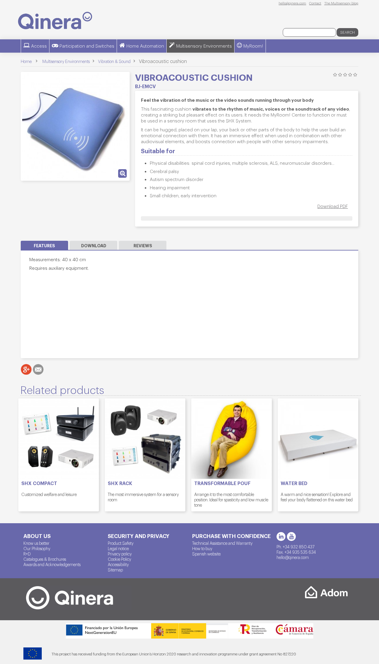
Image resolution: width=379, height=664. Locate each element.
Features (44, 245)
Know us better (36, 543)
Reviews (143, 245)
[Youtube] (291, 536)
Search (347, 32)
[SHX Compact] (58, 438)
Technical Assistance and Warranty (222, 543)
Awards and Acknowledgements (52, 564)
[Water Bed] (318, 438)
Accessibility (118, 564)
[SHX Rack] (145, 438)
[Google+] (26, 369)
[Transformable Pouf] (231, 438)
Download (93, 245)
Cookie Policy (119, 559)
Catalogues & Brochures (44, 559)
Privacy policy (120, 553)
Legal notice (118, 548)
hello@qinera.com (292, 3)
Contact (315, 3)
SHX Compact (39, 483)
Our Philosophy (36, 548)
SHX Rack (120, 483)
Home (26, 61)
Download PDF (332, 206)
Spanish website (206, 553)
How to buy (202, 548)
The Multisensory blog (341, 3)
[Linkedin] (281, 536)
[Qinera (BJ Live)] (55, 20)
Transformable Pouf (222, 483)
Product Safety (121, 543)
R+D (27, 553)
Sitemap (115, 569)
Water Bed (294, 483)
